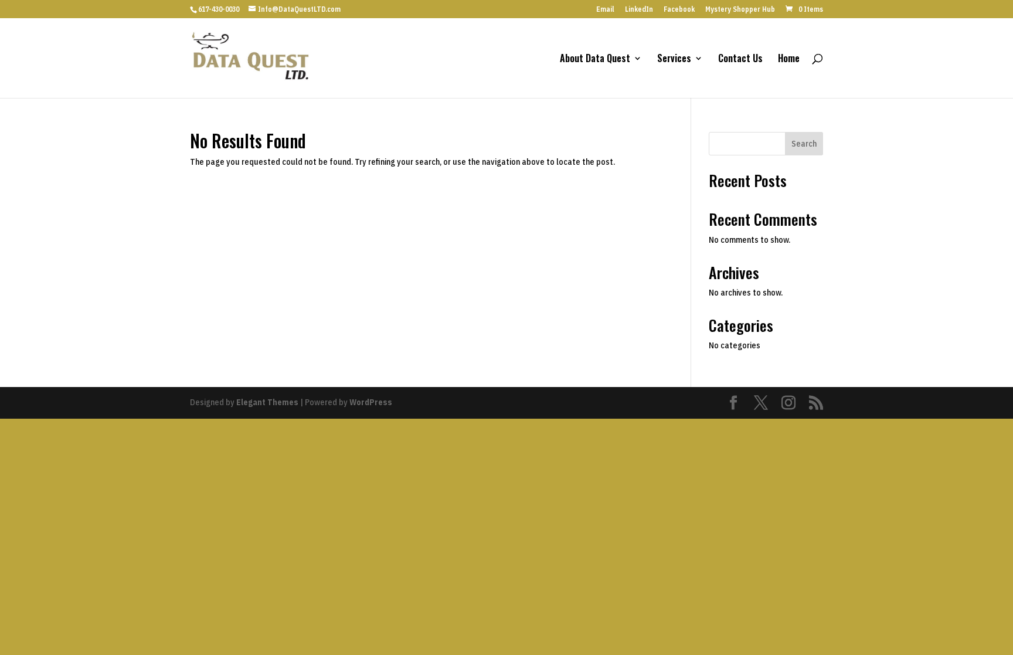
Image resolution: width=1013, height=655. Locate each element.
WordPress (370, 402)
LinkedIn (639, 9)
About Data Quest (595, 59)
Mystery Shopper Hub (740, 9)
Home (789, 59)
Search (804, 143)
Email (605, 9)
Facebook (679, 9)
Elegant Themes (267, 402)
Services (674, 59)
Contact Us (740, 59)
